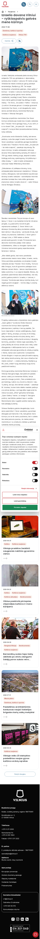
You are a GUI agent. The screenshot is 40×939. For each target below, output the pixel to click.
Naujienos (11, 12)
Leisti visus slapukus (20, 494)
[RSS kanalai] (27, 919)
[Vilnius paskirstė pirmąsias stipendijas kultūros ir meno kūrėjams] (20, 611)
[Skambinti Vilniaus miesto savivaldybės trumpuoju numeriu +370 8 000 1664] (23, 4)
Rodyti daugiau (20, 774)
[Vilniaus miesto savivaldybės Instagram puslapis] (17, 919)
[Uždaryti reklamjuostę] (37, 430)
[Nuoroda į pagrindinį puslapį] (3, 11)
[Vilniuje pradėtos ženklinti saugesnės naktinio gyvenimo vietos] (20, 558)
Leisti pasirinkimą (20, 501)
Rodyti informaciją (27, 488)
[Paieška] (30, 4)
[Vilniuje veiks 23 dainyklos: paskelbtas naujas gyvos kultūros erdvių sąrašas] (20, 766)
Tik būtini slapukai (20, 507)
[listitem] (20, 551)
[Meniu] (36, 4)
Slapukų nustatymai (9, 879)
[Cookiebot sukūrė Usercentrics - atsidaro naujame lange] (25, 430)
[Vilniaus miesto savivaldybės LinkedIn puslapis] (22, 919)
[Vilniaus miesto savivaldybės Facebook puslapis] (13, 919)
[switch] (35, 468)
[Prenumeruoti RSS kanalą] (19, 40)
